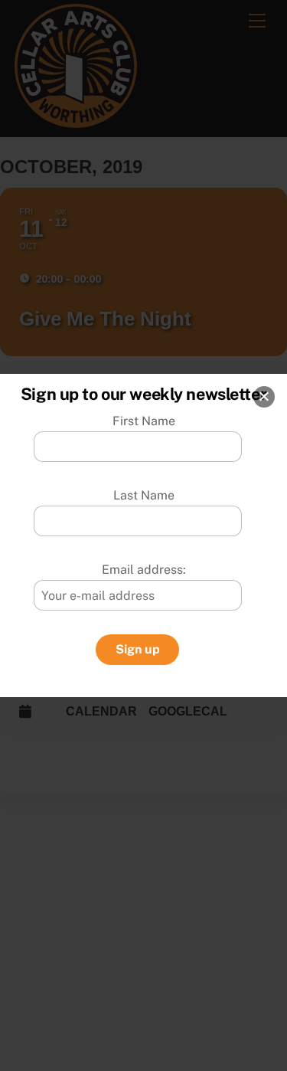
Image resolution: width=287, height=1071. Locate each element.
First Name (144, 421)
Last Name (143, 495)
